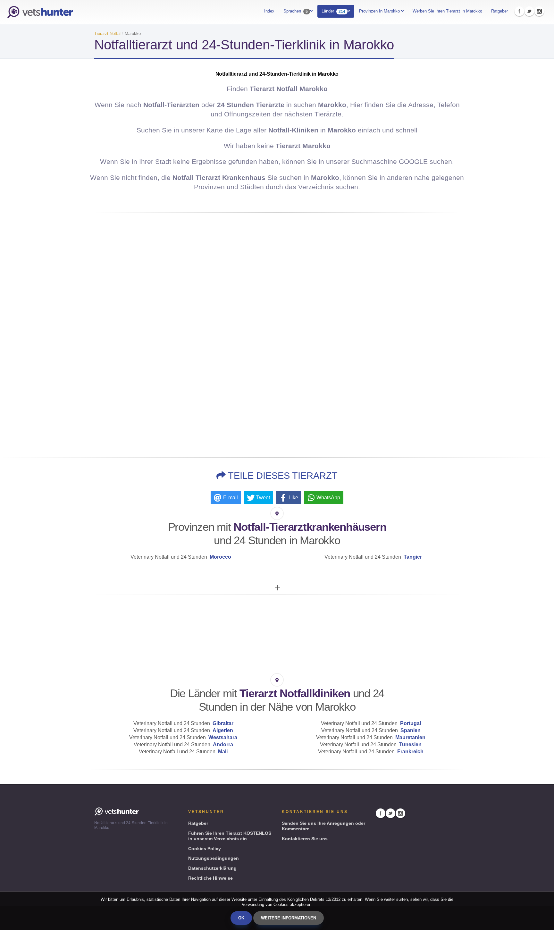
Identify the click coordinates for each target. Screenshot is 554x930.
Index (269, 11)
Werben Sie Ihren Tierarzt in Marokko (447, 11)
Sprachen (295, 11)
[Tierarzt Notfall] (40, 12)
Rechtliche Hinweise (210, 878)
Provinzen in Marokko (380, 11)
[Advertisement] (277, 398)
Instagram (539, 11)
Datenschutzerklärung (212, 868)
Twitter (529, 11)
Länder (333, 11)
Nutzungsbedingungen (213, 858)
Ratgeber (499, 11)
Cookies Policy (204, 848)
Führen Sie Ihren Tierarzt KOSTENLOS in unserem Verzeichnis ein (229, 836)
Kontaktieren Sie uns (305, 838)
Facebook (519, 11)
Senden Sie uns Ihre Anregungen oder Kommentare (323, 826)
